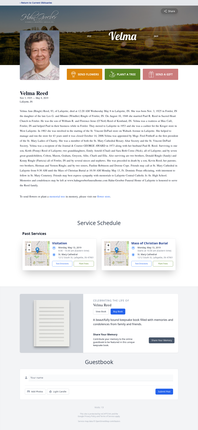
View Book (101, 311)
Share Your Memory (161, 340)
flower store (103, 196)
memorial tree (57, 196)
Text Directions (62, 263)
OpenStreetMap (102, 421)
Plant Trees (84, 263)
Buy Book (118, 311)
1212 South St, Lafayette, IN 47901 (76, 257)
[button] (37, 250)
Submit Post (164, 391)
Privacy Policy (90, 416)
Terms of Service (107, 416)
